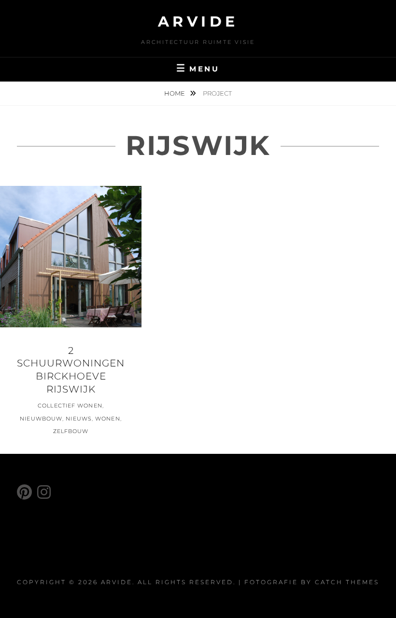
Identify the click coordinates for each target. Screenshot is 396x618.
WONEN (107, 418)
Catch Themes (347, 582)
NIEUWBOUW (41, 418)
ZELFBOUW (71, 431)
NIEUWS (79, 418)
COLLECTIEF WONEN (70, 405)
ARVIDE (198, 21)
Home (175, 93)
